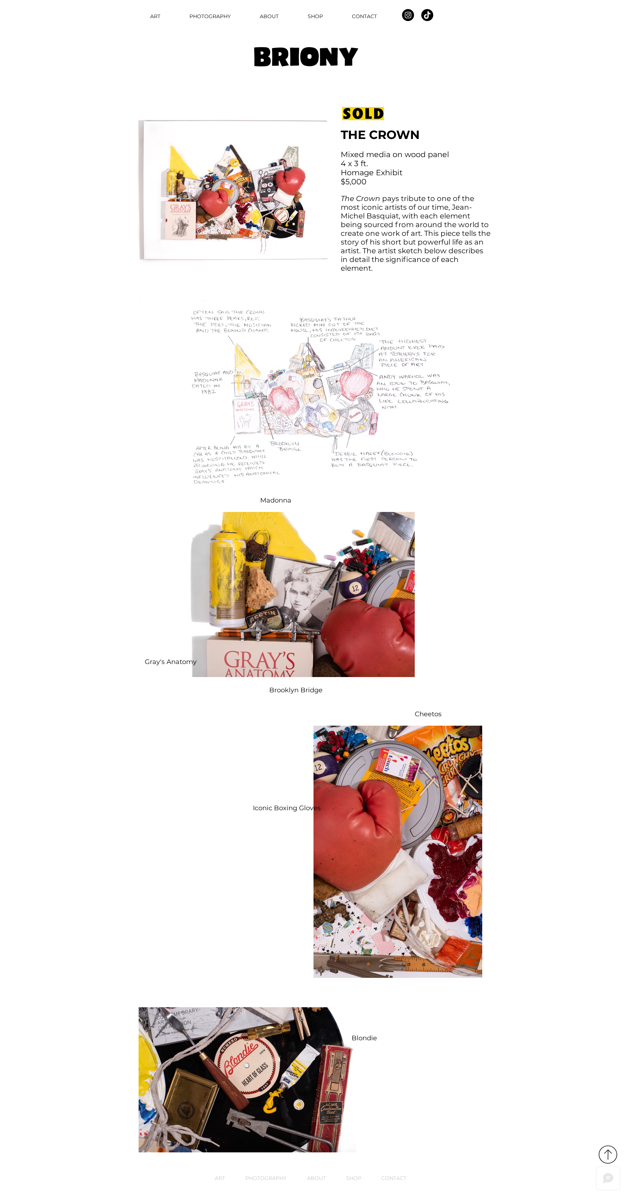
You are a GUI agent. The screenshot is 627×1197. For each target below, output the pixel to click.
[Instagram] (408, 15)
